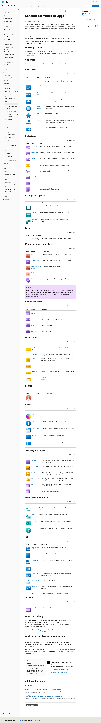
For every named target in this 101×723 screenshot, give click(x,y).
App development (40, 11)
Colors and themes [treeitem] (10, 98)
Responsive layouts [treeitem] (10, 174)
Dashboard (95, 6)
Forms (31, 238)
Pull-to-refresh (34, 188)
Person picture (38, 396)
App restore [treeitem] (7, 39)
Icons (32, 254)
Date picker (35, 435)
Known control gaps (32, 296)
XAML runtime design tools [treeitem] (10, 185)
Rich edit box (35, 573)
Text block (34, 553)
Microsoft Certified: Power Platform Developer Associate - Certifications (43, 696)
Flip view (33, 158)
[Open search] (93, 2)
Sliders (38, 120)
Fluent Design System (67, 34)
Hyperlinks (39, 99)
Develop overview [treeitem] (7, 18)
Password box (35, 580)
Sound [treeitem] (7, 179)
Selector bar (35, 371)
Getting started (87, 13)
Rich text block (35, 560)
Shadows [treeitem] (7, 177)
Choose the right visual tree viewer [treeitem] (11, 190)
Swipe (32, 182)
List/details (34, 354)
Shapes (33, 279)
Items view (34, 146)
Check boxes (40, 86)
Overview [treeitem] (6, 26)
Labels (33, 593)
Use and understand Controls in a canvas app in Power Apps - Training (43, 689)
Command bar (34, 318)
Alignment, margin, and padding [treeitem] (11, 95)
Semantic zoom (35, 478)
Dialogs (34, 205)
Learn (26, 11)
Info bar (34, 521)
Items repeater (35, 176)
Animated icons (35, 260)
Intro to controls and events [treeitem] (12, 107)
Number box (35, 586)
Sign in (97, 2)
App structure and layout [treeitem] (11, 91)
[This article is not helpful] (97, 26)
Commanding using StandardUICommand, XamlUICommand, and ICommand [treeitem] (12, 113)
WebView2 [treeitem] (9, 156)
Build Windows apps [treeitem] (8, 16)
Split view (33, 484)
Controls (85, 15)
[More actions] (74, 11)
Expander (33, 460)
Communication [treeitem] (8, 44)
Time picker (35, 442)
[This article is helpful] (95, 26)
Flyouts (34, 212)
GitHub (44, 632)
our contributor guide (34, 672)
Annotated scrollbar (36, 472)
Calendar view (35, 428)
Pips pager (34, 164)
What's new (88, 6)
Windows (32, 11)
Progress (34, 507)
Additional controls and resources (89, 20)
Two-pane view (35, 490)
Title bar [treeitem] (9, 153)
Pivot (33, 365)
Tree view (33, 170)
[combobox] (10, 13)
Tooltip (34, 514)
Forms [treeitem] (8, 127)
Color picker (35, 414)
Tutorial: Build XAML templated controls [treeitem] (11, 159)
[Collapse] (18, 10)
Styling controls (29, 55)
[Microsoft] (3, 2)
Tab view (34, 377)
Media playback (35, 272)
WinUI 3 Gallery (87, 17)
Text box (34, 567)
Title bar (37, 607)
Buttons (39, 80)
